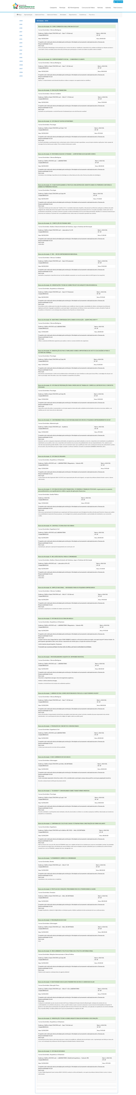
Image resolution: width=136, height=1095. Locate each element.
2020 (21, 21)
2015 (20, 39)
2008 (21, 65)
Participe (62, 7)
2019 (20, 24)
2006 (21, 72)
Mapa (19, 14)
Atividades (63, 14)
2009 (21, 61)
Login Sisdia (119, 1)
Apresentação (28, 14)
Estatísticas (82, 14)
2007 (21, 68)
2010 (20, 57)
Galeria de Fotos (39, 14)
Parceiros (92, 14)
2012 (20, 50)
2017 (20, 32)
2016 (20, 35)
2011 (20, 54)
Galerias (108, 7)
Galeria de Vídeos (52, 14)
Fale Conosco (118, 7)
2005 (21, 76)
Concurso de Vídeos (88, 7)
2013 (20, 46)
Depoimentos (73, 14)
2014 (20, 43)
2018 (20, 28)
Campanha (53, 7)
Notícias (100, 7)
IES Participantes (73, 7)
